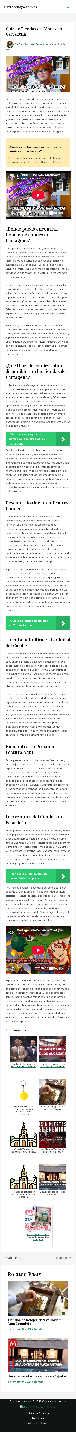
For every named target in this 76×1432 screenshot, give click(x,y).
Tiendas (39, 1329)
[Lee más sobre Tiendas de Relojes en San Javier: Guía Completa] (38, 1298)
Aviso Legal (38, 1418)
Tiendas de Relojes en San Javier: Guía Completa (34, 1321)
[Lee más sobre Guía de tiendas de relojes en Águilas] (38, 1355)
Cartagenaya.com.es (20, 7)
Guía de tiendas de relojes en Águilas (37, 1376)
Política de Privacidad (38, 1413)
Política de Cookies (38, 1423)
